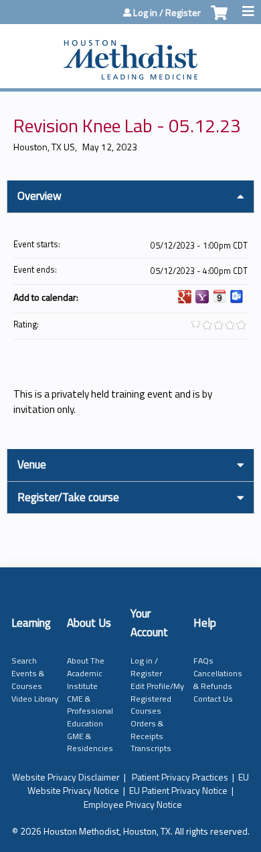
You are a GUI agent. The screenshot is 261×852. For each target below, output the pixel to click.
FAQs (203, 660)
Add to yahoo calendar (202, 296)
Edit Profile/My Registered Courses (157, 698)
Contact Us (213, 698)
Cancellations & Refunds (217, 679)
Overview (39, 195)
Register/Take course (68, 497)
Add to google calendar (184, 296)
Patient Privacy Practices (180, 777)
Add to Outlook (237, 296)
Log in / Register (167, 12)
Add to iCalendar (219, 296)
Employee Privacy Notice (133, 804)
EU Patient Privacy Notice (178, 790)
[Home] (130, 53)
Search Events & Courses (27, 673)
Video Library (34, 698)
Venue (31, 464)
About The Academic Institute (85, 673)
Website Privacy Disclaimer (66, 777)
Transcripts (150, 748)
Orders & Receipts (146, 729)
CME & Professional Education (90, 711)
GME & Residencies (90, 742)
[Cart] (219, 19)
